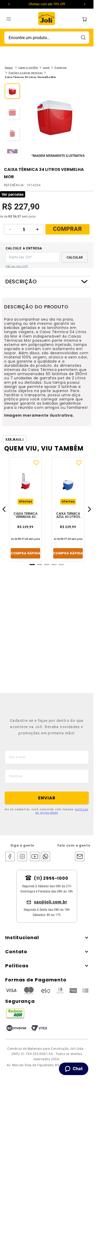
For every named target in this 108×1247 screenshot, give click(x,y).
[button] (55, 118)
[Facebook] (10, 857)
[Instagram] (22, 857)
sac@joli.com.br (50, 902)
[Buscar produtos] (83, 38)
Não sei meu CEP (17, 266)
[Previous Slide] (9, 4)
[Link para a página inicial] (9, 67)
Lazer (46, 67)
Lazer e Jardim (28, 67)
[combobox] (46, 37)
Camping (61, 67)
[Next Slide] (85, 4)
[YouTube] (34, 857)
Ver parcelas (13, 194)
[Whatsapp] (44, 857)
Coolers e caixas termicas (26, 72)
